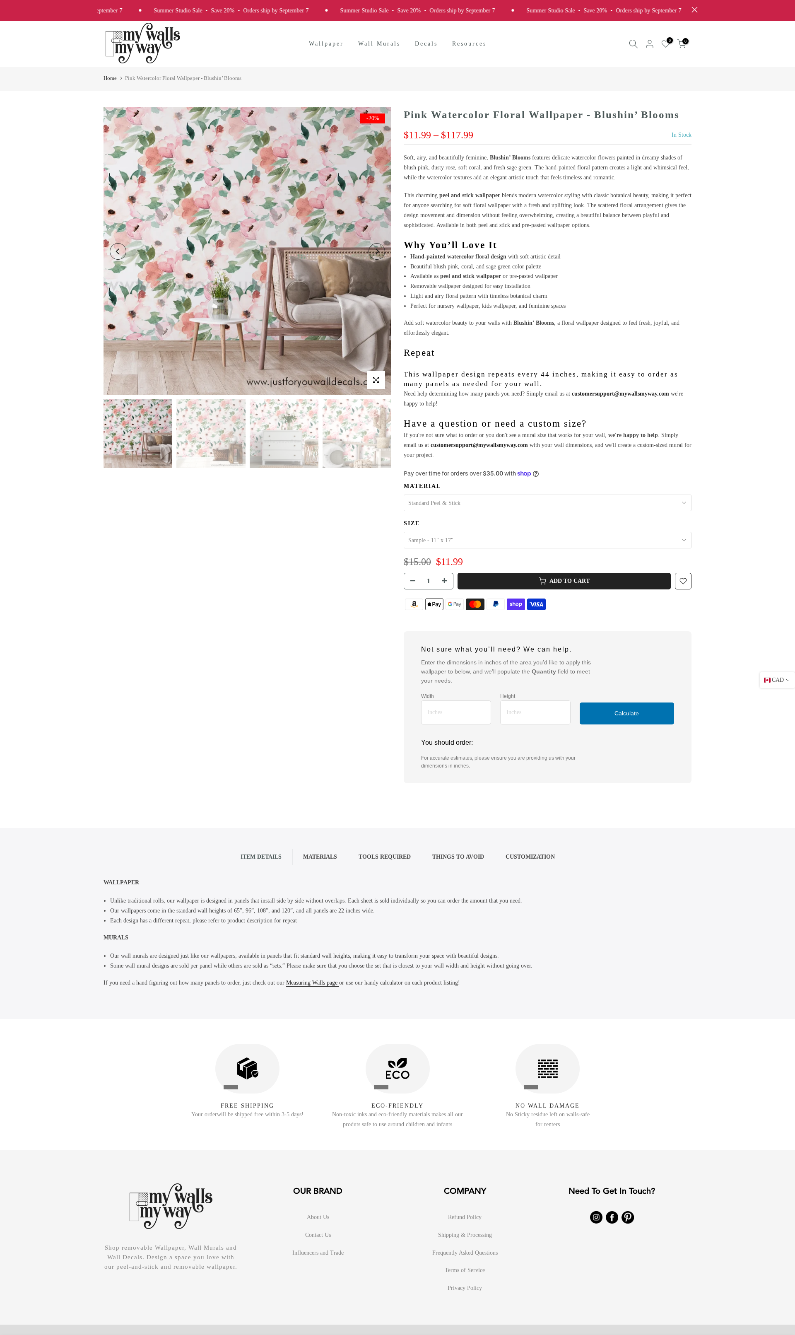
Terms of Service (465, 1270)
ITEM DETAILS (261, 857)
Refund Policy (465, 1217)
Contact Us (318, 1235)
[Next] (377, 251)
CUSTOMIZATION (530, 857)
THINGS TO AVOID (458, 857)
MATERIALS (320, 857)
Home (110, 78)
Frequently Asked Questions (465, 1253)
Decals (426, 44)
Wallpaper (326, 44)
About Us (318, 1217)
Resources (469, 44)
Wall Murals (379, 44)
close (692, 10)
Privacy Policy (465, 1288)
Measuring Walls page (312, 983)
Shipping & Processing (465, 1235)
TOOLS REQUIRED (385, 857)
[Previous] (118, 251)
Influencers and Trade (318, 1253)
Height (507, 696)
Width (427, 696)
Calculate (626, 713)
